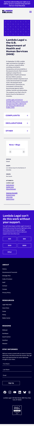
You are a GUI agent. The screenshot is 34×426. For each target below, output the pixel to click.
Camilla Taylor (10, 187)
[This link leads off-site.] (4, 393)
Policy (4, 314)
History (4, 269)
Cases (4, 311)
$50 (24, 239)
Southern (5, 340)
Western (4, 343)
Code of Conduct (7, 279)
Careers (4, 289)
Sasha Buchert (10, 184)
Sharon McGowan (11, 189)
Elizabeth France (10, 195)
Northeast (5, 333)
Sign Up (11, 383)
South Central (6, 337)
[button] (10, 152)
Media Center (6, 318)
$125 (9, 245)
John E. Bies (9, 197)
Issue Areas (5, 308)
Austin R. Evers (10, 199)
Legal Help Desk (7, 304)
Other (10, 252)
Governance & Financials (9, 272)
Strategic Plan (6, 275)
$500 (24, 245)
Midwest (4, 330)
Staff (3, 282)
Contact (4, 285)
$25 (9, 239)
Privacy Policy (6, 292)
